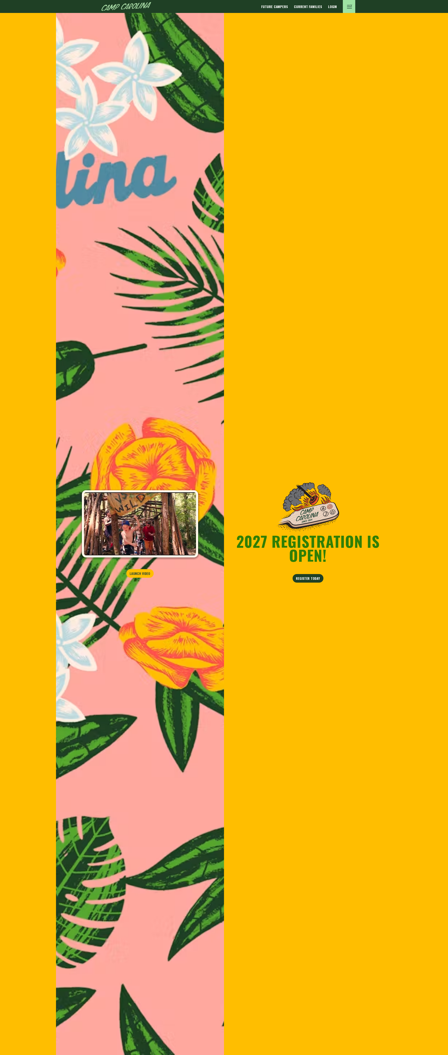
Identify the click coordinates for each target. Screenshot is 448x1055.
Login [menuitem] (332, 6)
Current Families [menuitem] (308, 6)
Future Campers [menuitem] (274, 6)
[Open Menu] (349, 6)
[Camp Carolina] (126, 6)
